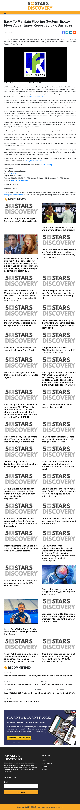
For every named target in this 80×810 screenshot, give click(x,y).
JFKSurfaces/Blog (36, 96)
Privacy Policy (47, 763)
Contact (44, 770)
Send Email (12, 173)
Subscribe (21, 792)
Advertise (45, 767)
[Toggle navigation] (4, 12)
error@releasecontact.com (13, 195)
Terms (44, 760)
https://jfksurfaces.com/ (33, 161)
